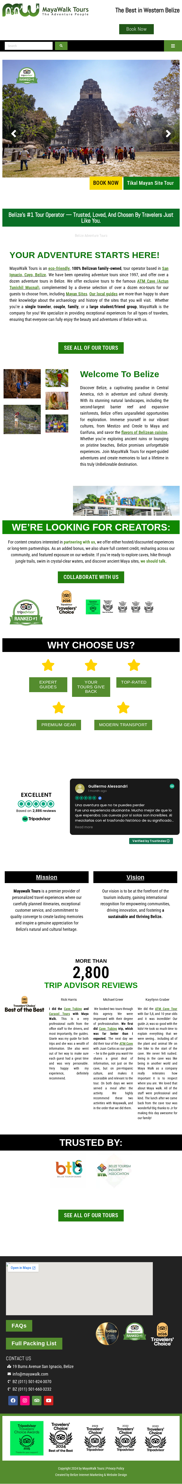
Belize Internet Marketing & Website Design (98, 1474)
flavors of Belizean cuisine (144, 432)
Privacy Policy (115, 1468)
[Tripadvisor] (36, 1400)
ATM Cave (126, 1043)
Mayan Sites (76, 293)
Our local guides (103, 293)
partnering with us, (79, 541)
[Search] (29, 46)
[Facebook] (13, 1400)
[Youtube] (48, 1400)
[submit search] (61, 46)
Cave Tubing (73, 1009)
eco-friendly (59, 268)
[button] (173, 46)
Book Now (106, 183)
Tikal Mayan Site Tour (150, 183)
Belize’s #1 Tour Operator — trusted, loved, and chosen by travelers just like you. (91, 217)
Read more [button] (84, 827)
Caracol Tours (59, 1014)
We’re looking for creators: (91, 527)
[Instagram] (25, 1400)
